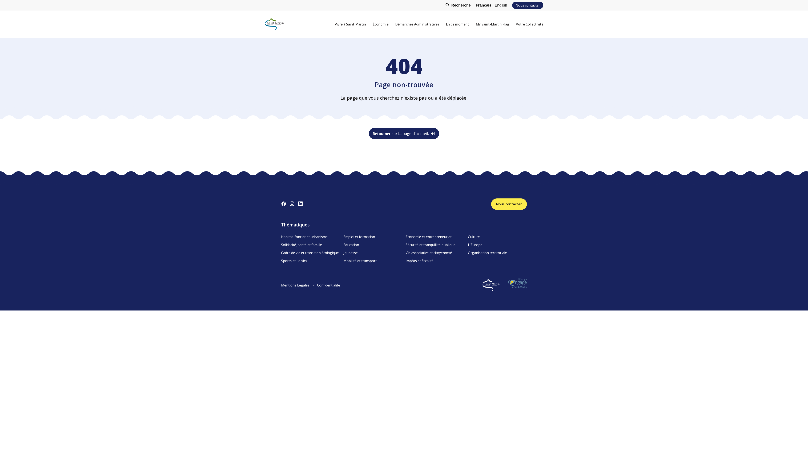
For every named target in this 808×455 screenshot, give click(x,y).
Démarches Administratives (417, 24)
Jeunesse (350, 252)
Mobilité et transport (360, 260)
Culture (474, 236)
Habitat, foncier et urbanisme (304, 236)
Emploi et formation (359, 236)
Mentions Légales (295, 285)
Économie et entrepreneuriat (429, 236)
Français (483, 5)
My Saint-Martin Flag (492, 24)
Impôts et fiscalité (419, 260)
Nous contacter (528, 5)
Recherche (461, 5)
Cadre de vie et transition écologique (310, 252)
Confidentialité (328, 285)
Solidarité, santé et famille (301, 244)
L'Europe (475, 244)
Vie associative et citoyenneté (429, 252)
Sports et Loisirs (294, 260)
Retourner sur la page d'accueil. (401, 133)
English (501, 5)
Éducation (351, 244)
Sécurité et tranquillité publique (430, 244)
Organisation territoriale (487, 252)
